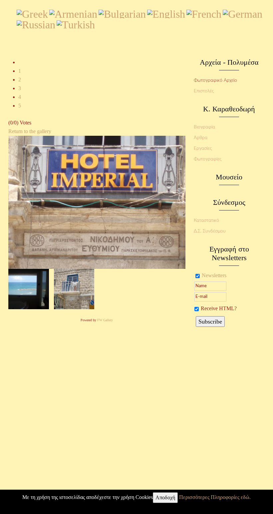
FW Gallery (105, 320)
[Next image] (74, 288)
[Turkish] (76, 23)
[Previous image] (28, 288)
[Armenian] (73, 12)
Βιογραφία (204, 127)
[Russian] (36, 23)
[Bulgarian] (122, 12)
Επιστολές (204, 91)
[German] (242, 12)
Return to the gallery (29, 131)
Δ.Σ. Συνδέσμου (210, 231)
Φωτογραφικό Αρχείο (215, 80)
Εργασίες (203, 148)
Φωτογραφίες (207, 159)
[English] (166, 12)
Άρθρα (200, 137)
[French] (203, 12)
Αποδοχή (165, 497)
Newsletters (214, 275)
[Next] (96, 201)
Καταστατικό (206, 220)
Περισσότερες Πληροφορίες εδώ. (215, 497)
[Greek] (32, 12)
